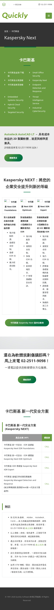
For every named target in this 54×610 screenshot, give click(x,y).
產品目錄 (18, 4)
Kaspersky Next (40, 80)
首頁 (6, 31)
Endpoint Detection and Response (39, 88)
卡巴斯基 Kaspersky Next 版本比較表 (27, 322)
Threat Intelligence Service (38, 100)
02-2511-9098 (46, 4)
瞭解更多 (13, 157)
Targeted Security (16, 112)
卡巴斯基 (15, 31)
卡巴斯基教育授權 (15, 84)
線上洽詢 (29, 528)
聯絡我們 (27, 379)
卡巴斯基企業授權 (15, 80)
